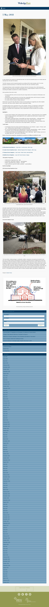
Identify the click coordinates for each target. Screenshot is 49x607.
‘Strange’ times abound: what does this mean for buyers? (15, 334)
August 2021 (5, 443)
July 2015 (5, 569)
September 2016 (6, 542)
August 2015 (5, 567)
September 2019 (6, 481)
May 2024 (5, 394)
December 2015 (6, 559)
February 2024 (6, 401)
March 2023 (5, 419)
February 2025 (6, 382)
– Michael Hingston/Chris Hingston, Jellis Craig (19, 149)
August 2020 (5, 462)
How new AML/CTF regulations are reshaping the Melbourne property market (19, 332)
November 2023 (6, 405)
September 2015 (6, 565)
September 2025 (6, 371)
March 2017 (5, 533)
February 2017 (6, 536)
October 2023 (6, 407)
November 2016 (6, 538)
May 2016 (5, 550)
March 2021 (5, 451)
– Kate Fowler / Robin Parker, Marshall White (18, 152)
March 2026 (5, 363)
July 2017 (5, 527)
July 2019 (5, 483)
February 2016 (6, 557)
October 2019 (6, 479)
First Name (6, 314)
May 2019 (5, 487)
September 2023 (6, 409)
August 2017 (5, 525)
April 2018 (5, 510)
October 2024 (6, 386)
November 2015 (6, 561)
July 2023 (5, 411)
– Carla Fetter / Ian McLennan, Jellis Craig (17, 147)
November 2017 (6, 519)
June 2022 (5, 432)
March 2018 (5, 512)
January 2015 (6, 582)
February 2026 (6, 365)
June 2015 (5, 571)
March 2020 (5, 472)
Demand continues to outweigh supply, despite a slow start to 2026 (17, 340)
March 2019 (5, 489)
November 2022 (6, 426)
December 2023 (6, 403)
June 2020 (5, 466)
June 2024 (5, 392)
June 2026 (5, 358)
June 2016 (5, 548)
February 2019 (6, 491)
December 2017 (6, 516)
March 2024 (5, 398)
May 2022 (5, 434)
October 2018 (6, 497)
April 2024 (5, 396)
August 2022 (5, 430)
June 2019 (5, 485)
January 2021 (6, 453)
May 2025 (5, 377)
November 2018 (6, 495)
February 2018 (6, 514)
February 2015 (6, 580)
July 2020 (5, 464)
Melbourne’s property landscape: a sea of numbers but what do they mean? (19, 336)
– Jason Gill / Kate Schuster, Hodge (16, 155)
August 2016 (5, 544)
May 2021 (5, 447)
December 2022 (6, 424)
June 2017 (5, 529)
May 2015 (5, 573)
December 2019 (6, 476)
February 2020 (6, 474)
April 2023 (5, 417)
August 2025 (5, 373)
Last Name (6, 318)
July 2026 (5, 356)
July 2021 (5, 445)
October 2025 (6, 369)
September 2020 (6, 460)
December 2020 (6, 455)
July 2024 (5, 390)
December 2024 (6, 384)
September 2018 (6, 500)
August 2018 (5, 502)
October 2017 (6, 521)
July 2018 (5, 504)
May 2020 (5, 468)
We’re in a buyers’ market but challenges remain (13, 338)
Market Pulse (9, 272)
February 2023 (6, 422)
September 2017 (6, 523)
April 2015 (5, 576)
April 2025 (5, 379)
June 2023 (5, 413)
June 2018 (5, 506)
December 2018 (6, 493)
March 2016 (5, 554)
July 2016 (5, 546)
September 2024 (6, 388)
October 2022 (6, 428)
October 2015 (6, 563)
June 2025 (5, 375)
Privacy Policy (28, 604)
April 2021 (5, 449)
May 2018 (5, 508)
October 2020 (6, 457)
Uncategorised (6, 350)
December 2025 (6, 367)
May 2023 (5, 415)
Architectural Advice (7, 346)
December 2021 (6, 441)
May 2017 (5, 531)
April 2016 (5, 552)
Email (5, 321)
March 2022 (5, 438)
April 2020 (5, 470)
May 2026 (5, 360)
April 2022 (5, 436)
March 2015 (5, 578)
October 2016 (6, 540)
